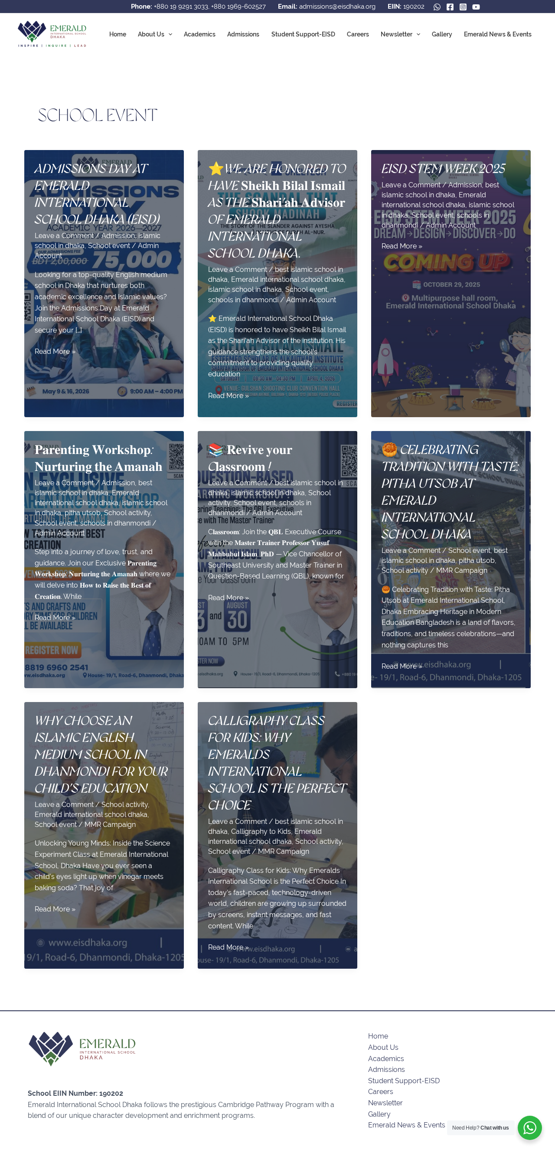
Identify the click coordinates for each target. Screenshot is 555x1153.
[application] (168, 34)
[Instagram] (463, 7)
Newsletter (396, 34)
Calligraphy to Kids (261, 831)
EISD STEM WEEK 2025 (443, 168)
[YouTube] (476, 7)
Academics (199, 34)
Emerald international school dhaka (287, 279)
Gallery (442, 34)
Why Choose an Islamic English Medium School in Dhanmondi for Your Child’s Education (101, 754)
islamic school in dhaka (245, 289)
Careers (358, 34)
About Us (151, 34)
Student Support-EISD (303, 34)
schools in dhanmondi (243, 300)
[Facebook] (450, 7)
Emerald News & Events (498, 34)
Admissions (243, 34)
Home (117, 34)
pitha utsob (83, 513)
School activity (127, 513)
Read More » (55, 352)
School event (109, 246)
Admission (118, 236)
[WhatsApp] (437, 7)
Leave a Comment (64, 236)
